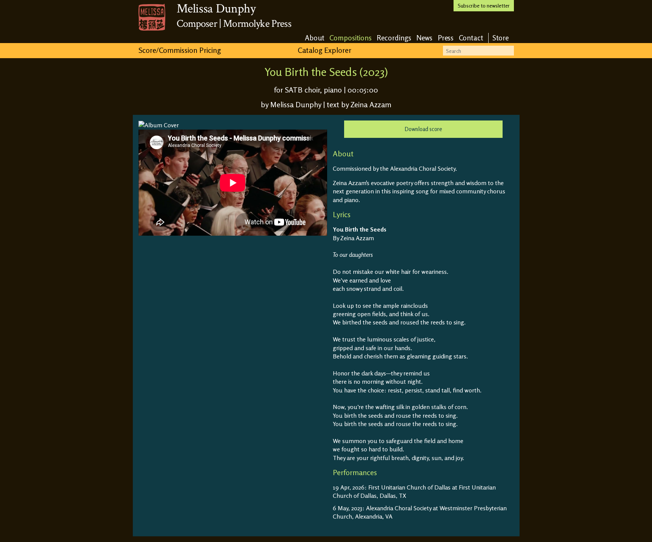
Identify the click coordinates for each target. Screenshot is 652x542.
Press (446, 37)
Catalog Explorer (324, 50)
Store (500, 37)
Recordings (394, 37)
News (424, 37)
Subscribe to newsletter (484, 5)
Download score (423, 129)
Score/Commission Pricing (179, 50)
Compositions (350, 37)
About (314, 37)
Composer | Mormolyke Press (234, 24)
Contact (471, 37)
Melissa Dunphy (216, 8)
